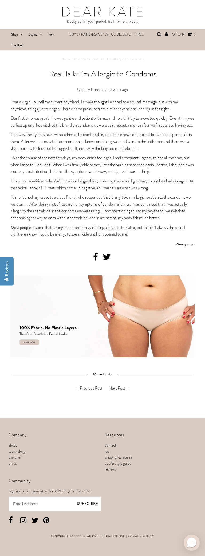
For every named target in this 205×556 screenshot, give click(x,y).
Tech (51, 34)
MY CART (183, 34)
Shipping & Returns (119, 457)
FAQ (107, 451)
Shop (14, 34)
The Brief (17, 45)
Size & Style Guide (118, 463)
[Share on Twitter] (107, 258)
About (13, 445)
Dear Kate (91, 536)
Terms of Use (113, 536)
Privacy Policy (141, 536)
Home (65, 59)
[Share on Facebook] (95, 258)
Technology (17, 451)
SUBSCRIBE (87, 504)
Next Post (117, 388)
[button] (192, 543)
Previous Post (91, 388)
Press (13, 463)
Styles (33, 34)
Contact (110, 445)
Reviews (110, 469)
